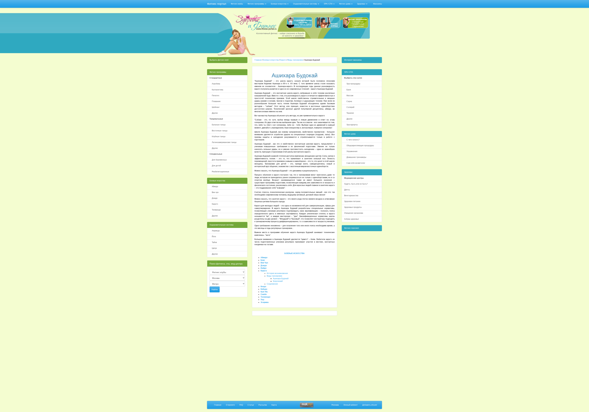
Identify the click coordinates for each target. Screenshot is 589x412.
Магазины (377, 4)
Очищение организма (353, 213)
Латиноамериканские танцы (224, 142)
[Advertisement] (313, 47)
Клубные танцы (218, 136)
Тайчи (214, 242)
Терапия (350, 113)
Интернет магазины (353, 60)
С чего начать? (353, 140)
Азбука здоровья (351, 219)
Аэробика (216, 84)
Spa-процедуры (353, 84)
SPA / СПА (328, 4)
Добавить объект (369, 405)
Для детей (216, 166)
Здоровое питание (352, 201)
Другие (215, 113)
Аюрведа (216, 231)
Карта (274, 405)
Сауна (349, 101)
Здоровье (361, 4)
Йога (214, 236)
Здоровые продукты (353, 207)
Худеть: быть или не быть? (356, 184)
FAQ (241, 405)
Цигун (214, 248)
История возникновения (277, 273)
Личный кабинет (350, 405)
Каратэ (215, 204)
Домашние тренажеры (356, 157)
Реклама (335, 405)
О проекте (230, 405)
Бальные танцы (219, 125)
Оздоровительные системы (305, 4)
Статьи (251, 405)
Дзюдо (215, 198)
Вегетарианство (351, 195)
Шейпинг (215, 107)
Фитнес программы (256, 4)
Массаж (349, 95)
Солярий (350, 107)
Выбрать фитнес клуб (219, 60)
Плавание (216, 101)
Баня (348, 90)
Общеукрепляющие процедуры (360, 145)
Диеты (347, 190)
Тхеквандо (216, 210)
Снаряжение (272, 284)
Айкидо (215, 186)
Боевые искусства (279, 4)
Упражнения (351, 151)
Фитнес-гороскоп (351, 228)
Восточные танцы (219, 131)
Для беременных (219, 160)
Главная (258, 60)
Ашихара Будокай (281, 278)
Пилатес (215, 95)
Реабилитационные (220, 172)
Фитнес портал (216, 3)
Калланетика (217, 90)
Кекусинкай (278, 281)
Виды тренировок (295, 60)
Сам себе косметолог (355, 163)
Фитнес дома (345, 4)
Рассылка (262, 405)
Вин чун (215, 192)
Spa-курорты (352, 125)
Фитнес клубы (237, 4)
